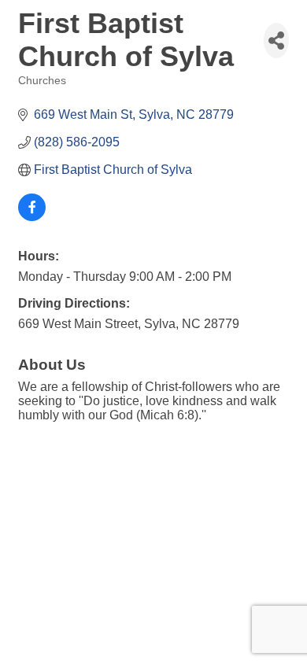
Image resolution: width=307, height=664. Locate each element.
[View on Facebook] (32, 216)
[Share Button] (276, 40)
